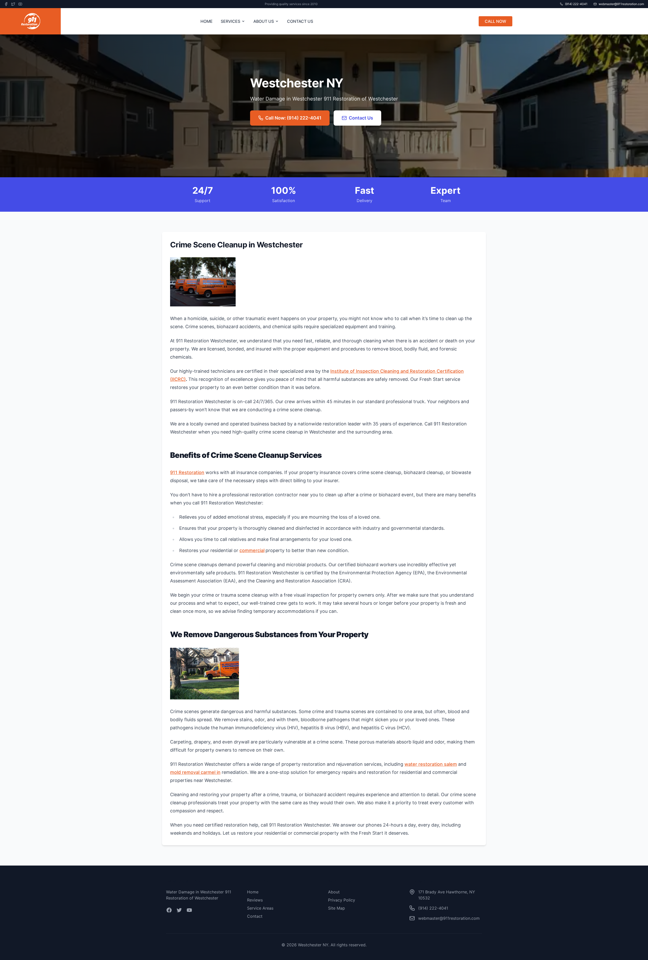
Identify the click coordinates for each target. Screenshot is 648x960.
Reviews (255, 900)
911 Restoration (187, 472)
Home (252, 891)
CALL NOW (495, 21)
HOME (206, 21)
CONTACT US (300, 21)
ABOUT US (263, 21)
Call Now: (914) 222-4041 (293, 118)
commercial (252, 550)
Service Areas (260, 908)
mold (195, 772)
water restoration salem (430, 764)
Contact (254, 916)
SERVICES (230, 21)
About (334, 891)
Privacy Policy (341, 900)
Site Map (336, 908)
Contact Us (361, 118)
